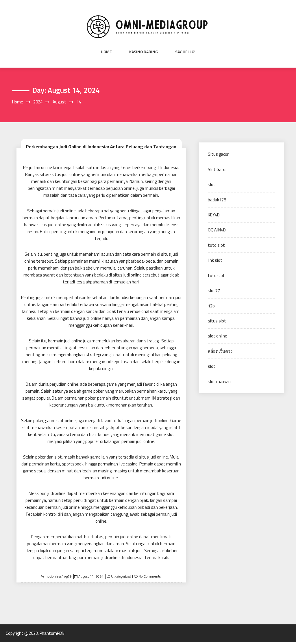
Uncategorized (120, 576)
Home (106, 52)
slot (211, 184)
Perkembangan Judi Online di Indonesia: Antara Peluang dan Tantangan (101, 146)
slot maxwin (219, 381)
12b (211, 306)
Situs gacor (218, 154)
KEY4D (214, 214)
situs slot (217, 321)
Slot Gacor (217, 169)
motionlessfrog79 (58, 576)
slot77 (214, 290)
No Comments (149, 576)
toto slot (216, 245)
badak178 (217, 199)
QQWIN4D (217, 230)
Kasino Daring (143, 52)
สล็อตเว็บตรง (220, 351)
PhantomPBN (52, 633)
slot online (217, 336)
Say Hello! (185, 52)
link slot (215, 260)
